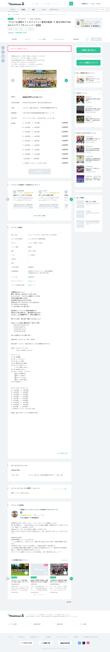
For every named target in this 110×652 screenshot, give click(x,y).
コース (44, 9)
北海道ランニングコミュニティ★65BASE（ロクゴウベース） (39, 509)
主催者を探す (37, 624)
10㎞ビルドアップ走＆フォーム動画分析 (93, 169)
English (102, 9)
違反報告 (69, 602)
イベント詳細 (41, 39)
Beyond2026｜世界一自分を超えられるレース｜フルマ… (93, 109)
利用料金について (35, 637)
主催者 (23, 9)
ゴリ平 (44, 190)
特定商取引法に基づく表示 (90, 637)
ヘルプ (92, 3)
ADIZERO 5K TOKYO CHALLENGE (93, 99)
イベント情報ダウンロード (88, 63)
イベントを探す (13, 624)
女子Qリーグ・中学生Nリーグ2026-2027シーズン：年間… (93, 179)
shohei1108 (20, 190)
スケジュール (59, 39)
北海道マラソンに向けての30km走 (22, 195)
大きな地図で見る (62, 453)
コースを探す (83, 624)
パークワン (88, 211)
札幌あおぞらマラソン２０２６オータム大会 (93, 79)
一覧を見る (64, 560)
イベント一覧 (15, 14)
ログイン (98, 3)
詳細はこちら (31, 281)
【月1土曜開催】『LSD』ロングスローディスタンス (93, 139)
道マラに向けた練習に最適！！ (47, 195)
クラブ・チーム (54, 9)
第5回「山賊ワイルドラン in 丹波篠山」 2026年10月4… (93, 119)
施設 (33, 9)
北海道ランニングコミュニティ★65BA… (90, 22)
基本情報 (14, 39)
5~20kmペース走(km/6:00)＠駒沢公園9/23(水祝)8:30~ (93, 159)
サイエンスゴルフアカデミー (93, 221)
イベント (12, 9)
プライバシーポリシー (62, 637)
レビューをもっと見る (40, 215)
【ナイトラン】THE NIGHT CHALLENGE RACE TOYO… (93, 149)
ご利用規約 (48, 637)
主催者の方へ (85, 3)
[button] (33, 90)
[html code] (3, 60)
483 (96, 23)
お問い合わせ (21, 637)
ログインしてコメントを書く (60, 489)
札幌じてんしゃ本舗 (91, 201)
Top (9, 14)
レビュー (27, 39)
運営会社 (76, 637)
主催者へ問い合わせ (88, 50)
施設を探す (60, 624)
